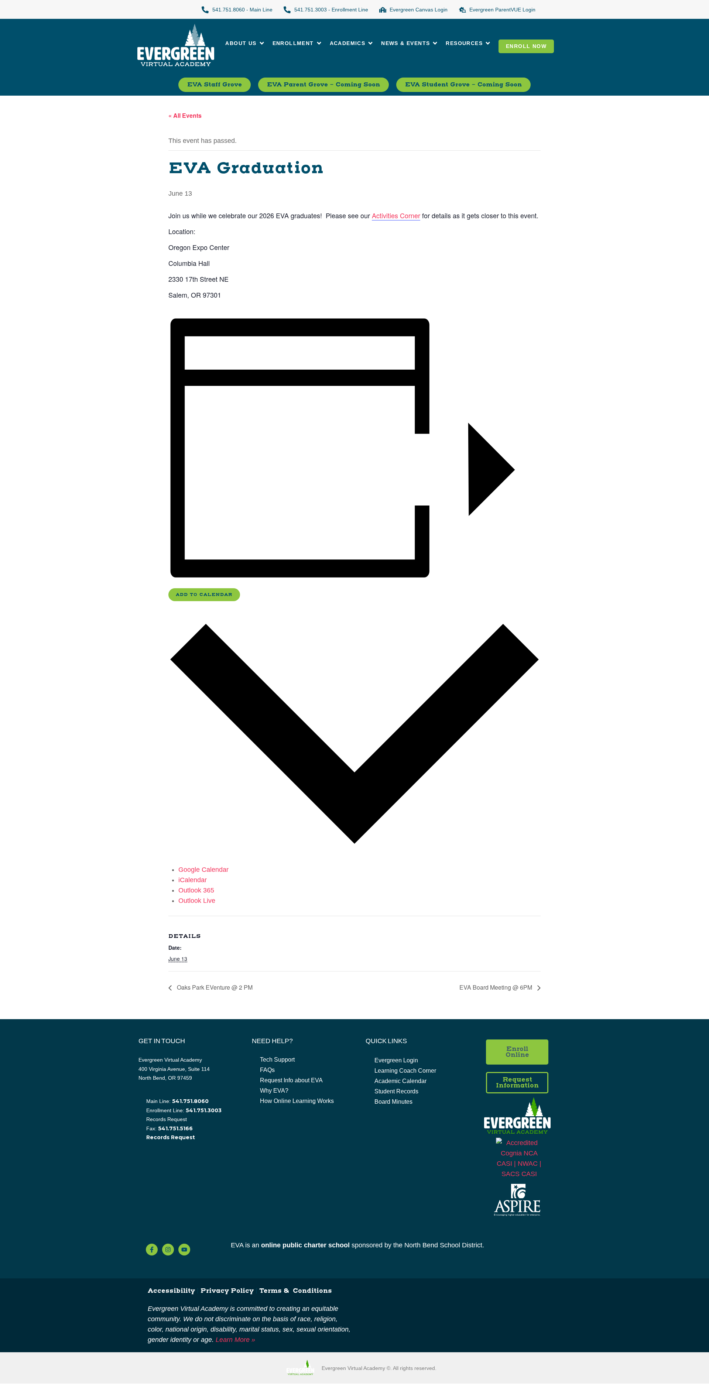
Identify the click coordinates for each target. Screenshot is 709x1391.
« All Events (185, 115)
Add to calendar (204, 594)
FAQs (267, 1070)
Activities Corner (396, 215)
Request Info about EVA (291, 1080)
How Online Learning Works (297, 1101)
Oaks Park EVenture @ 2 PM (214, 987)
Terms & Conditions (295, 1291)
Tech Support (277, 1059)
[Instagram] (168, 1249)
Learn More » (235, 1339)
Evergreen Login (396, 1060)
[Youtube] (184, 1249)
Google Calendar (203, 869)
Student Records (396, 1091)
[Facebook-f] (152, 1249)
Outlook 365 (196, 890)
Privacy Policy (227, 1291)
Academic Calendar (400, 1081)
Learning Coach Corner (405, 1071)
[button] (245, 43)
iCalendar (192, 880)
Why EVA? (274, 1090)
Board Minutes (393, 1102)
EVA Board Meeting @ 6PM (496, 987)
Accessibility (171, 1291)
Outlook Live (196, 900)
